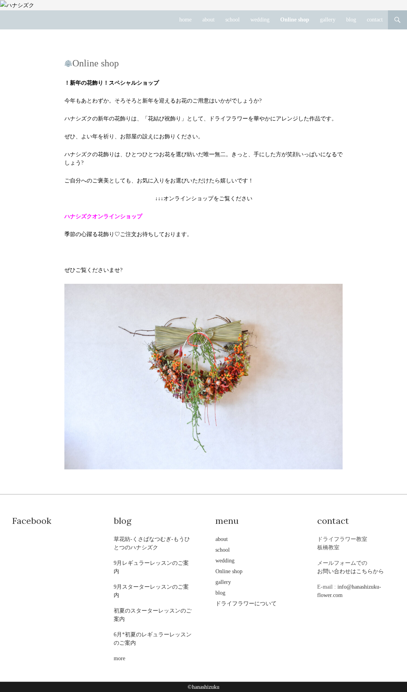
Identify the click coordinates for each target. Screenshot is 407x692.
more (119, 658)
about (208, 20)
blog (351, 20)
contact (375, 20)
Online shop (294, 20)
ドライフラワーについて (246, 604)
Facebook (31, 520)
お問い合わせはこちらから (350, 571)
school (232, 20)
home (185, 20)
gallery (327, 20)
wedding (259, 20)
